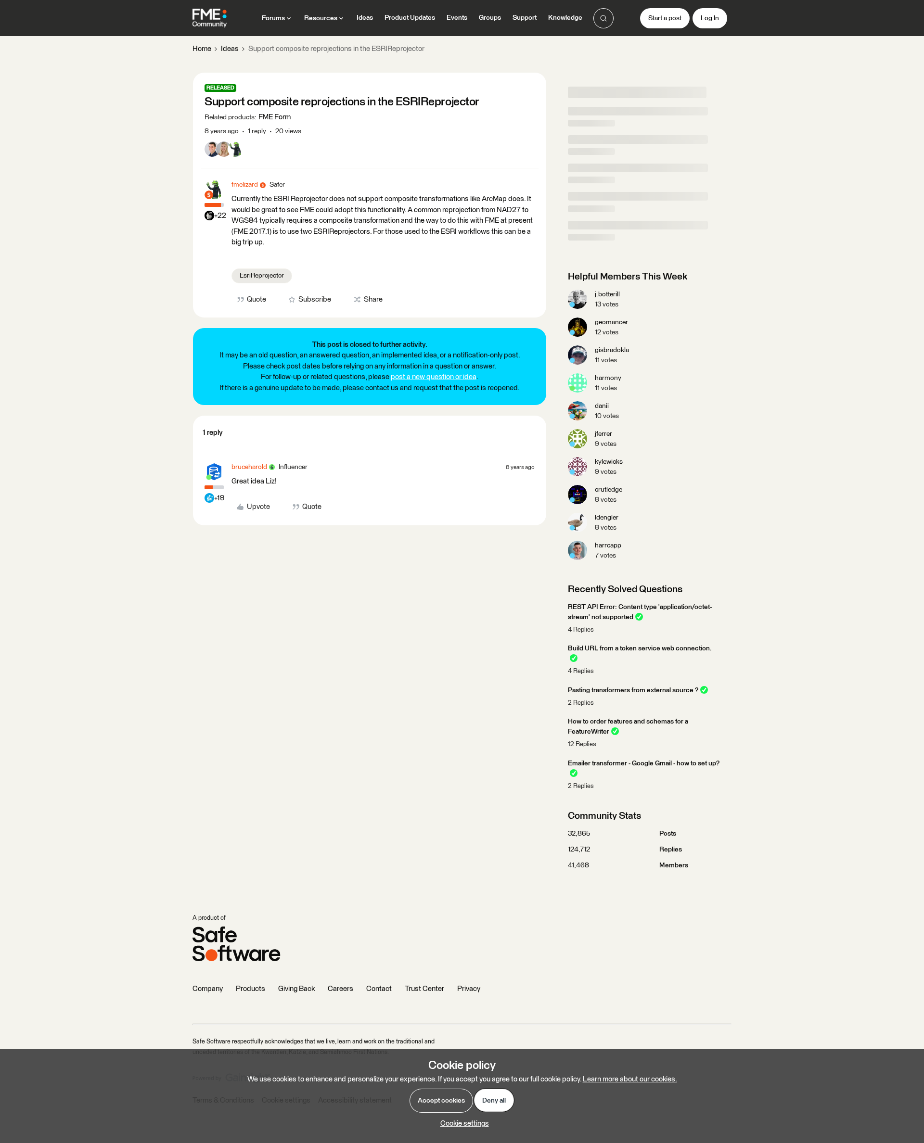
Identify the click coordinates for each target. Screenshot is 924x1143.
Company (207, 988)
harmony (608, 378)
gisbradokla (612, 350)
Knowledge (565, 17)
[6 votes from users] (224, 151)
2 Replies (581, 703)
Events (457, 17)
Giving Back (296, 988)
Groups (490, 17)
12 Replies (582, 744)
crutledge (608, 489)
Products (250, 988)
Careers (340, 988)
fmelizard (244, 184)
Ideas (365, 17)
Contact (379, 988)
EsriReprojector (262, 275)
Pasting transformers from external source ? (633, 690)
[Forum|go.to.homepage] (209, 18)
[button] (665, 18)
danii (602, 406)
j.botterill (607, 294)
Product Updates (410, 17)
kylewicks (609, 461)
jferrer (603, 434)
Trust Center (424, 988)
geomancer (611, 322)
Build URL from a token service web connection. (640, 648)
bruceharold (249, 467)
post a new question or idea (433, 377)
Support (525, 17)
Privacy (468, 988)
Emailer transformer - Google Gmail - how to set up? (643, 763)
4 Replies (581, 630)
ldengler (606, 517)
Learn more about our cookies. (630, 1079)
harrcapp (608, 545)
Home (201, 48)
